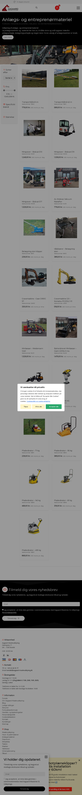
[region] (41, 397)
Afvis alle (38, 406)
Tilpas (26, 406)
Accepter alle (53, 406)
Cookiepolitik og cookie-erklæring (38, 401)
